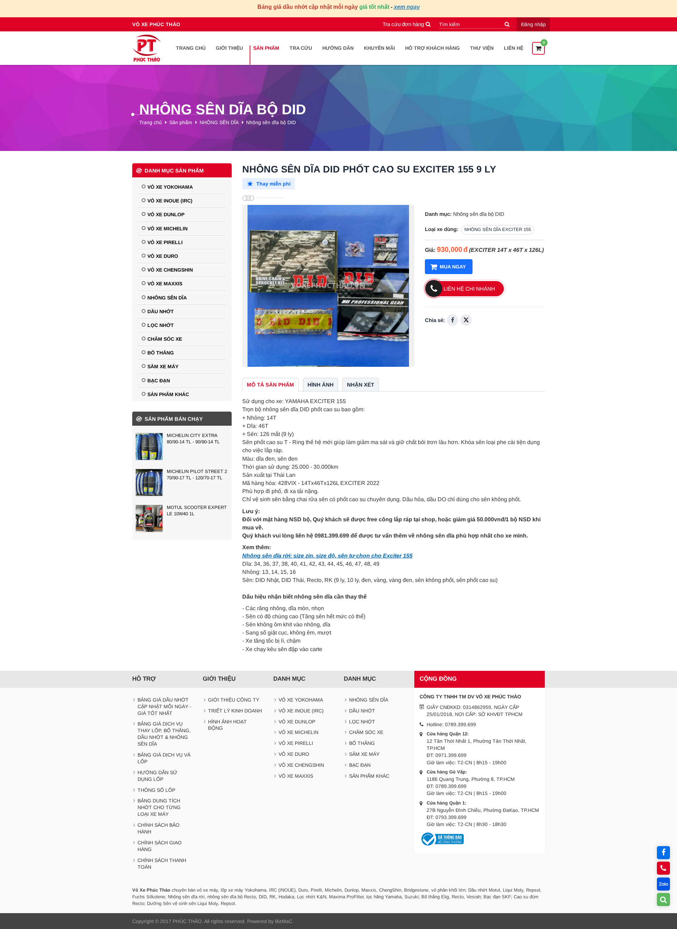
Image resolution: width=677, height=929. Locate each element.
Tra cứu (300, 48)
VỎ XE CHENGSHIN (170, 270)
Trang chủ (191, 48)
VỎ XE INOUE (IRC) (170, 201)
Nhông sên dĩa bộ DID (271, 122)
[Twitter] (466, 320)
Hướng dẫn (338, 48)
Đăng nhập (533, 24)
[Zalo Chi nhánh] (663, 884)
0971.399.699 (450, 755)
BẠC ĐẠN (158, 380)
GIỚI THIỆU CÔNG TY (233, 700)
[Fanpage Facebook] (663, 852)
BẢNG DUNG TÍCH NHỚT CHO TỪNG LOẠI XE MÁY (159, 807)
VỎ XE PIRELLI (165, 242)
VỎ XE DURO (162, 256)
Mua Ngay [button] (453, 266)
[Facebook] (452, 320)
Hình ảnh (320, 385)
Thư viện (482, 48)
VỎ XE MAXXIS (164, 283)
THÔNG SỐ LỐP (156, 790)
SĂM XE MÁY (162, 366)
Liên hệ (513, 48)
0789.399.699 (460, 724)
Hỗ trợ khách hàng (432, 48)
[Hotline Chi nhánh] (663, 868)
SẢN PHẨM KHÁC (168, 394)
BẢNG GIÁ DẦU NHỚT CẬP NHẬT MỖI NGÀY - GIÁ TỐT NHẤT (164, 706)
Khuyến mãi (379, 48)
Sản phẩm (266, 48)
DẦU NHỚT (160, 311)
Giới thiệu (229, 48)
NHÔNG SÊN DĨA (219, 122)
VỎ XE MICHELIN (167, 228)
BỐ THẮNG (160, 353)
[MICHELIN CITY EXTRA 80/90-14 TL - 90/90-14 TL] (182, 446)
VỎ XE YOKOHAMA (170, 187)
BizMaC (283, 921)
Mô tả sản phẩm (270, 385)
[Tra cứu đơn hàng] (663, 899)
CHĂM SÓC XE (164, 339)
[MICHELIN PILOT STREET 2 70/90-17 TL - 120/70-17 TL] (182, 482)
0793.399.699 (450, 817)
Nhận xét (360, 385)
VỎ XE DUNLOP (165, 214)
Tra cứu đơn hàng (403, 24)
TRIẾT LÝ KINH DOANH (235, 711)
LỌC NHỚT (160, 325)
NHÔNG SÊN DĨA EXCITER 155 (497, 229)
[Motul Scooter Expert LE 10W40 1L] (182, 518)
